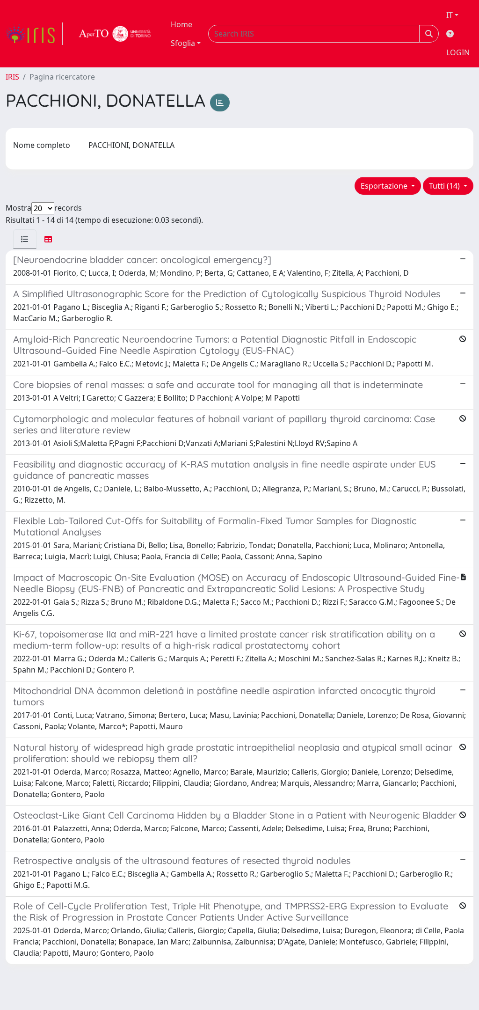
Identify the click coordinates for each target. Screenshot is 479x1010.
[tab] (24, 239)
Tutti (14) (445, 186)
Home (181, 24)
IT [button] (449, 15)
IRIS (12, 77)
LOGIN (458, 52)
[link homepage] (34, 33)
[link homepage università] (115, 33)
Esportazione (385, 186)
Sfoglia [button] (183, 43)
